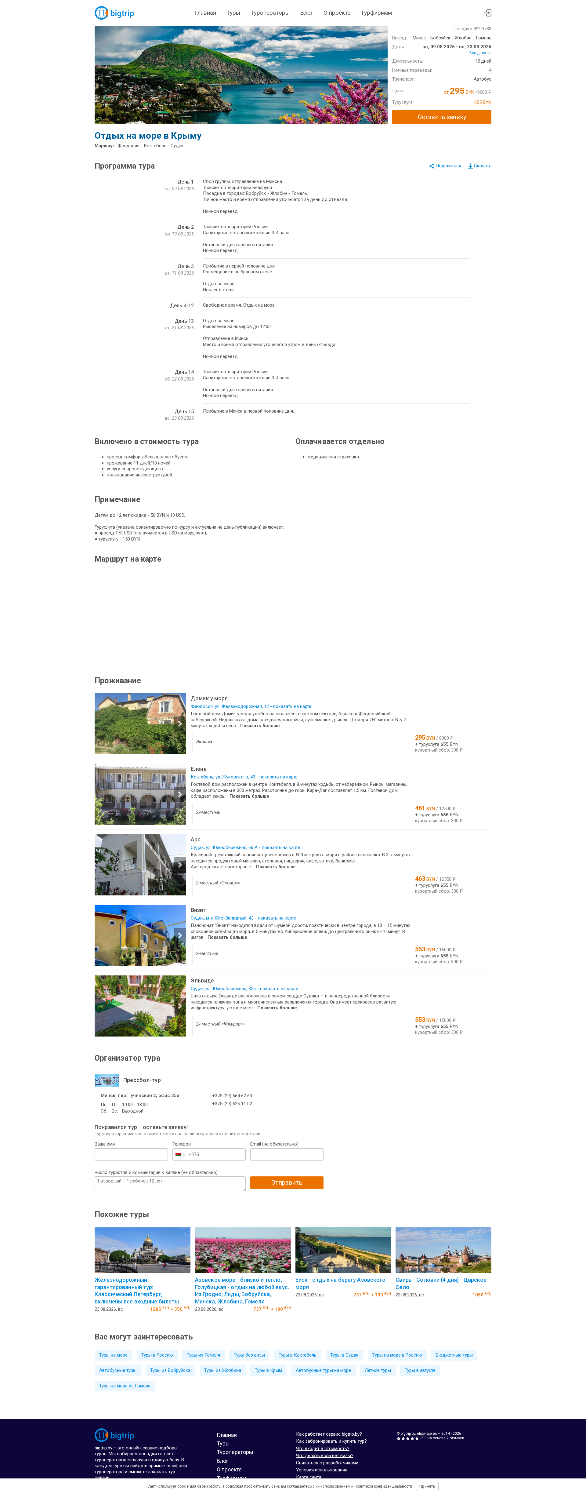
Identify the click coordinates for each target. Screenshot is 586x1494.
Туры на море (113, 1355)
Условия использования (321, 1470)
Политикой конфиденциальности (383, 1486)
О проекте (337, 12)
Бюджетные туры (454, 1355)
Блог (306, 12)
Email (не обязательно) (274, 1144)
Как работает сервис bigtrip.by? (329, 1434)
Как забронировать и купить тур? (331, 1441)
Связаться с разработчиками (327, 1463)
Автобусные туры (117, 1370)
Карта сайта (308, 1477)
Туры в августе (420, 1370)
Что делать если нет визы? (324, 1455)
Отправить (286, 1182)
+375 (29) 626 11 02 (232, 1103)
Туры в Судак (344, 1355)
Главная (205, 12)
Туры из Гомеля (203, 1355)
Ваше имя (105, 1144)
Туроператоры (270, 12)
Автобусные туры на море (323, 1370)
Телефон (181, 1144)
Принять (427, 1486)
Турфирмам (376, 12)
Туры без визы (249, 1355)
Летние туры (378, 1370)
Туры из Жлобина (222, 1370)
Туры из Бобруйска (170, 1370)
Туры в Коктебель (298, 1355)
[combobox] (180, 1154)
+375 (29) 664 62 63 (232, 1096)
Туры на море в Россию (397, 1355)
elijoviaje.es (427, 1433)
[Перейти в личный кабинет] (487, 13)
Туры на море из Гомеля (124, 1386)
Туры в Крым (268, 1370)
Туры (233, 12)
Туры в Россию (157, 1355)
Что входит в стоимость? (322, 1448)
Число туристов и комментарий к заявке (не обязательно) (156, 1172)
